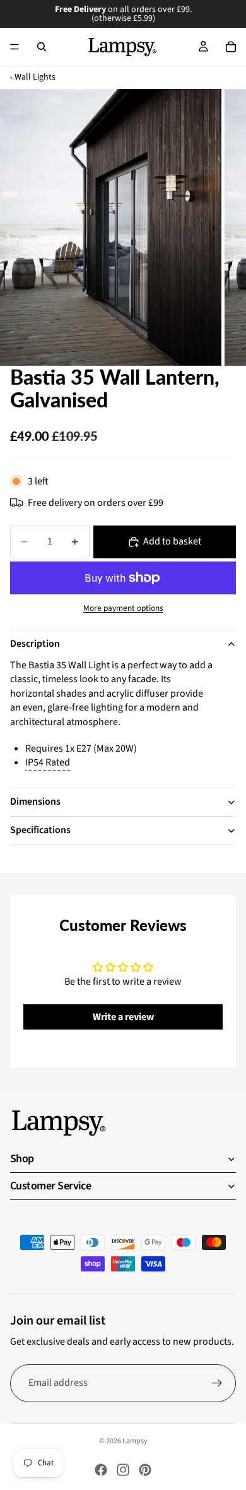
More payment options (123, 608)
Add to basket (172, 541)
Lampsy (135, 1441)
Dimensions (35, 801)
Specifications (40, 830)
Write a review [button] (123, 1017)
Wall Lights (35, 77)
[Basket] (231, 47)
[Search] (42, 47)
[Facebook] (100, 1469)
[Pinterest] (145, 1469)
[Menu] (14, 46)
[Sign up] (217, 1383)
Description (35, 644)
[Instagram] (123, 1469)
